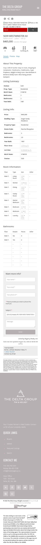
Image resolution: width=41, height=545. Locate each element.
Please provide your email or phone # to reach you (18, 303)
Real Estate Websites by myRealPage (20, 503)
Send (20, 332)
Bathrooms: (8, 226)
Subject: (8, 310)
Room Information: (12, 167)
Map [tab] (18, 56)
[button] (5, 487)
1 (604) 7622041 (9, 352)
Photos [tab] (12, 56)
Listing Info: (8, 109)
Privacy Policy (33, 501)
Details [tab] (5, 56)
